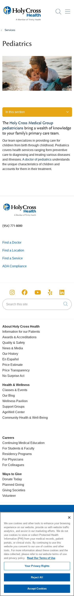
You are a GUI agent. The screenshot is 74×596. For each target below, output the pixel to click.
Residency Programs (17, 454)
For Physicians (12, 459)
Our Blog (8, 395)
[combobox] (37, 304)
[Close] (69, 517)
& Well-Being (38, 417)
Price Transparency (16, 370)
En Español (10, 359)
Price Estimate (12, 364)
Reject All (37, 577)
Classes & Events (14, 390)
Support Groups (13, 406)
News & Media (12, 348)
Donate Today (12, 479)
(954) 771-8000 (12, 226)
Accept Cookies (37, 588)
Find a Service (12, 258)
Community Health (15, 417)
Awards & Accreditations (19, 337)
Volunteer (9, 495)
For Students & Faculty (18, 448)
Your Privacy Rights (37, 565)
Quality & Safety (13, 342)
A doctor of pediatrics (37, 159)
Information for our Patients (21, 331)
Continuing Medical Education (23, 443)
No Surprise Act (13, 375)
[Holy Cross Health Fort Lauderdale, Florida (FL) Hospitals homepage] (22, 21)
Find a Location (13, 250)
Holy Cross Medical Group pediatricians (27, 125)
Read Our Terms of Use (41, 558)
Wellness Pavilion (15, 401)
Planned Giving (13, 484)
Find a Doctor (11, 242)
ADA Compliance (14, 266)
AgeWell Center (13, 412)
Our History (10, 353)
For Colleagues (13, 465)
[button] (68, 10)
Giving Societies (13, 490)
